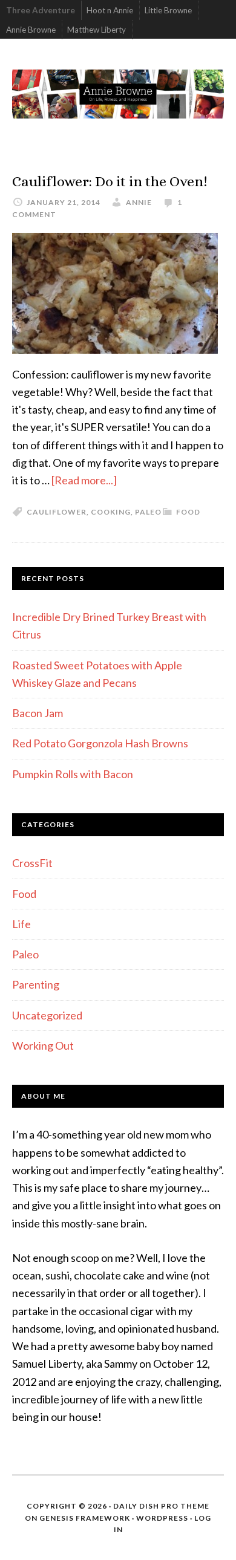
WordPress (162, 1518)
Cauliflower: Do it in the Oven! (110, 181)
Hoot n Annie (110, 10)
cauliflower (57, 511)
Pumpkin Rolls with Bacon (72, 774)
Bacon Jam (37, 713)
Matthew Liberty (96, 29)
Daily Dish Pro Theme (161, 1505)
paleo (148, 511)
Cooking (111, 511)
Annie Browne (31, 29)
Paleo (25, 954)
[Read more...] (84, 480)
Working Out (43, 1045)
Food (188, 511)
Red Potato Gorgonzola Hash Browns (100, 743)
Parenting (35, 984)
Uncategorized (47, 1015)
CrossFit (32, 862)
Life (21, 924)
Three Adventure (40, 10)
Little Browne (168, 10)
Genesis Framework (84, 1518)
